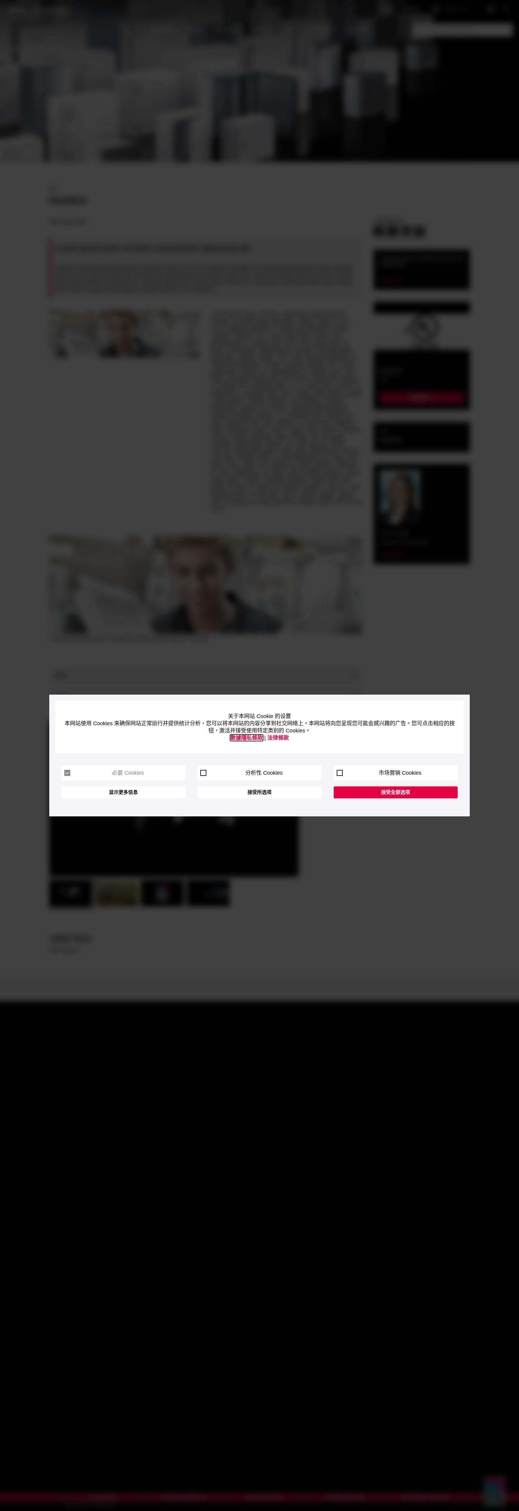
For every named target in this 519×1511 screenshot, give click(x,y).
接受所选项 (259, 792)
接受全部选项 (395, 792)
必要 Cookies (128, 773)
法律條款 (278, 738)
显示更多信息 (123, 792)
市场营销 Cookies (400, 773)
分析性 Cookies (264, 773)
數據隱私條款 (246, 738)
